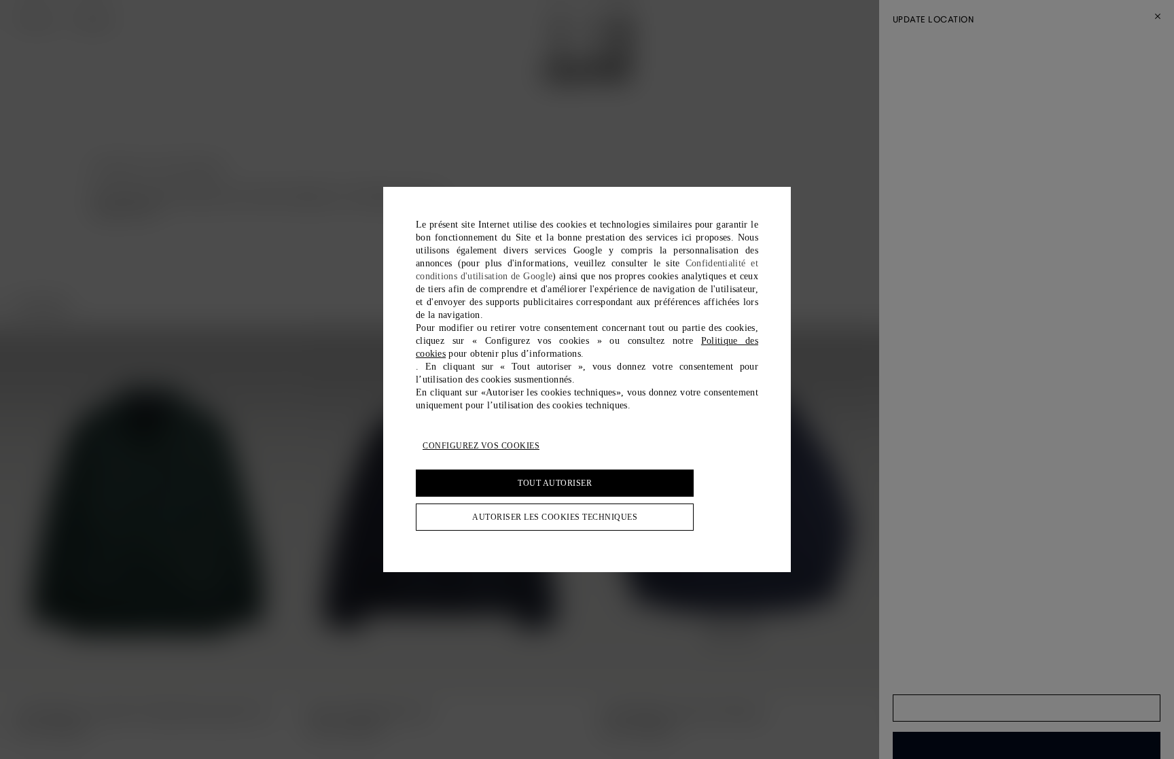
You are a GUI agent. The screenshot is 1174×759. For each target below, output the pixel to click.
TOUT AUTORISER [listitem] (555, 483)
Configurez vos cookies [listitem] (481, 446)
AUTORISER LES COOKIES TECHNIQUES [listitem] (554, 517)
